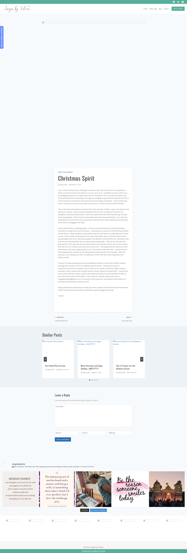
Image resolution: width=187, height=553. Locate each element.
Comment (60, 406)
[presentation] (58, 350)
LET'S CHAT (178, 8)
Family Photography (65, 172)
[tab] (89, 380)
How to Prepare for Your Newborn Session (125, 367)
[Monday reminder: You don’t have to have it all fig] (20, 489)
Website (112, 433)
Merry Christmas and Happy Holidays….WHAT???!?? (92, 367)
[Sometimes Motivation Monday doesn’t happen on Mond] (57, 489)
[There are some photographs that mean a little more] (93, 489)
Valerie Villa (63, 185)
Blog (160, 9)
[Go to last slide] (45, 359)
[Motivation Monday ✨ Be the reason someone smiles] (130, 489)
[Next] (141, 359)
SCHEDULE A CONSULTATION (93, 551)
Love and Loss (126, 319)
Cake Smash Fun (61, 319)
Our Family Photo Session (55, 365)
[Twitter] (178, 2)
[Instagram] (183, 2)
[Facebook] (174, 2)
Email (85, 433)
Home (145, 9)
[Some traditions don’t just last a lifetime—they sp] (167, 489)
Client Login (153, 9)
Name (59, 433)
